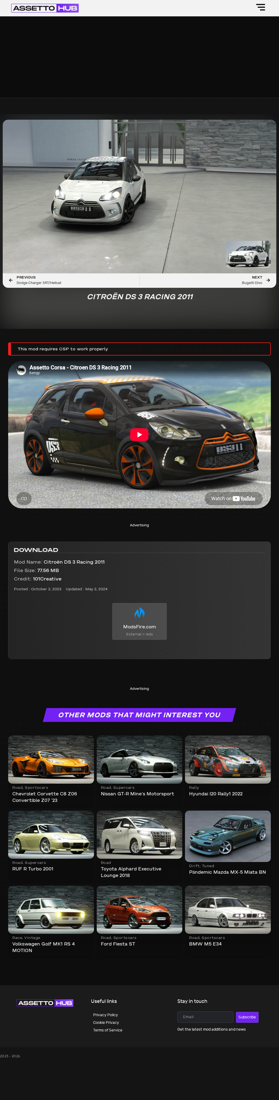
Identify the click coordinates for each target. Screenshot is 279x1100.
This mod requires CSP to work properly (63, 349)
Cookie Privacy (106, 1022)
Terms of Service (107, 1030)
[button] (261, 8)
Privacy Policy (105, 1015)
